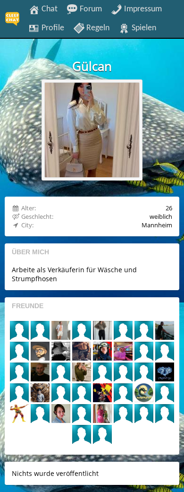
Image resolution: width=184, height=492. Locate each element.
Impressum (142, 9)
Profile (52, 28)
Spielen (143, 28)
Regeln (96, 28)
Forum (90, 9)
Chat (49, 9)
